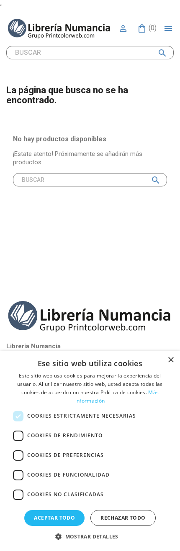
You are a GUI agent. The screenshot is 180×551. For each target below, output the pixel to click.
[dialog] (90, 451)
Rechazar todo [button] (122, 517)
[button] (90, 536)
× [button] (170, 360)
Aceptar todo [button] (54, 517)
